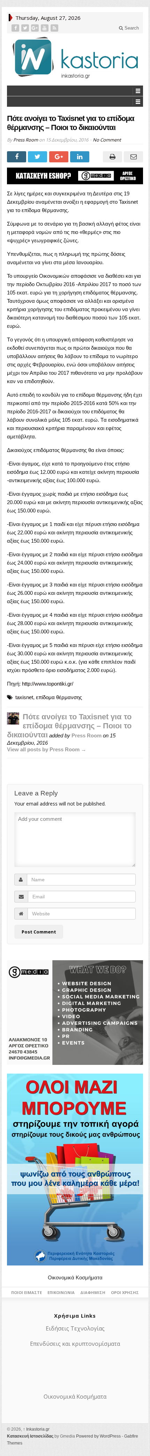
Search (131, 28)
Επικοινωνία (61, 1292)
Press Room (25, 140)
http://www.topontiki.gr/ (47, 684)
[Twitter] (26, 28)
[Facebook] (16, 28)
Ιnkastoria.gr (36, 1429)
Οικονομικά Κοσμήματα (75, 1277)
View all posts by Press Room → (46, 749)
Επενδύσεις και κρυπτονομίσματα (75, 1344)
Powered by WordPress (98, 1436)
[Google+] (35, 28)
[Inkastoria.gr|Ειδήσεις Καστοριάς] (75, 58)
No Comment (107, 140)
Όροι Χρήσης (125, 1292)
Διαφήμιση (92, 1292)
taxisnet (24, 697)
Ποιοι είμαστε (26, 1292)
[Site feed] (55, 28)
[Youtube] (45, 28)
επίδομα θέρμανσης (59, 697)
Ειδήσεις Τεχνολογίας (75, 1328)
